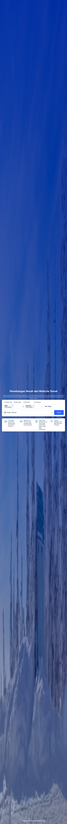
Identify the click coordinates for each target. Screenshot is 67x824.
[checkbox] (37, 402)
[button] (52, 2)
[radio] (8, 402)
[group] (13, 406)
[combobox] (14, 406)
